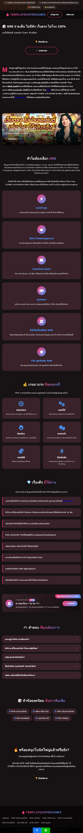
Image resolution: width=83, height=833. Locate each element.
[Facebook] (37, 830)
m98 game (20, 97)
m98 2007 (68, 501)
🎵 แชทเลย (41, 50)
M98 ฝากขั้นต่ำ (23, 718)
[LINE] (46, 830)
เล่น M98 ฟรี (43, 718)
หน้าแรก (5, 818)
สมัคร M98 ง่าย (41, 711)
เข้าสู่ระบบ (54, 15)
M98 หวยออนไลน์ (18, 711)
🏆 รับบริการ (41, 42)
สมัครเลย (70, 15)
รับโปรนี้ (71, 603)
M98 (48, 90)
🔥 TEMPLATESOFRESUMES (26, 14)
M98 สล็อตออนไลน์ (65, 711)
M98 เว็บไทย (63, 718)
